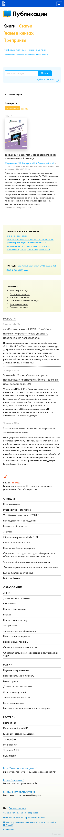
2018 (20, 269)
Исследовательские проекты (18, 675)
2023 (42, 265)
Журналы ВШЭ (11, 750)
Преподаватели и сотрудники (19, 520)
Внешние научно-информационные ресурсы (26, 708)
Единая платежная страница (18, 572)
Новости (9, 318)
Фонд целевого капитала (16, 542)
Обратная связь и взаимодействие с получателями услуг (30, 654)
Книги (9, 26)
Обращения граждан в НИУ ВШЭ (20, 537)
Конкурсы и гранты (13, 702)
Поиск (44, 73)
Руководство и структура (17, 509)
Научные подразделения (16, 670)
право (23, 249)
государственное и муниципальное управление (30, 239)
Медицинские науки (19, 297)
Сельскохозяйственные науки (24, 300)
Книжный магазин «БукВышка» (19, 733)
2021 (53, 265)
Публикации (29, 14)
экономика (44, 249)
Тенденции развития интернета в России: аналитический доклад (30, 156)
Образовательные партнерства (20, 647)
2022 (48, 265)
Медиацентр (10, 744)
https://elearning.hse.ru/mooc (19, 791)
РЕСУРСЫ (9, 717)
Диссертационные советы (17, 686)
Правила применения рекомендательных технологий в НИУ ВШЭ (29, 823)
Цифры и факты (11, 504)
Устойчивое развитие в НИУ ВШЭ (21, 515)
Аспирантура (10, 625)
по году (24, 108)
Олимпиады (9, 603)
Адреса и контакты (17, 808)
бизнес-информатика (17, 235)
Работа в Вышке (11, 578)
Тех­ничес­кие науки (19, 307)
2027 (20, 265)
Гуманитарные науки (19, 290)
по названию (10, 108)
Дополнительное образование (19, 630)
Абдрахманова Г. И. (13, 163)
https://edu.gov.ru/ (13, 780)
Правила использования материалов (19, 54)
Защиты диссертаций (14, 691)
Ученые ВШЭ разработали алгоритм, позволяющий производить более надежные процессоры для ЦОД (31, 379)
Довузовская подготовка (16, 598)
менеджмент (13, 249)
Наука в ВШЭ (42, 54)
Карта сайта (8, 829)
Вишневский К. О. (46, 163)
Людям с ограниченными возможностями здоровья (30, 567)
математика (44, 245)
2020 (9, 269)
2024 (36, 265)
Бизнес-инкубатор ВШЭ (15, 641)
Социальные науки (19, 303)
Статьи (25, 26)
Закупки (7, 531)
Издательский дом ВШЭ (16, 728)
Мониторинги (10, 681)
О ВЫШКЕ (9, 498)
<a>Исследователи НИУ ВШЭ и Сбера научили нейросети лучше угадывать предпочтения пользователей (27, 333)
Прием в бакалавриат (14, 609)
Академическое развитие (16, 697)
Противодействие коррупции (19, 547)
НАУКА (7, 664)
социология (32, 249)
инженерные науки (36, 242)
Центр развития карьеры (16, 636)
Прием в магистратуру (15, 620)
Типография (9, 739)
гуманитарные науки (16, 242)
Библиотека (9, 722)
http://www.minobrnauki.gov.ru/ (19, 768)
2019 (14, 269)
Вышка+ (7, 614)
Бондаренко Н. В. (29, 163)
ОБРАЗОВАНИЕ (12, 587)
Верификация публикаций (14, 50)
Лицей (6, 592)
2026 (25, 265)
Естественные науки (20, 293)
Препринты (14, 40)
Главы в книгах (18, 33)
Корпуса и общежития (15, 526)
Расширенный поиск (37, 50)
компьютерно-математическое (22, 245)
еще (26, 269)
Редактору (56, 834)
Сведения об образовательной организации (27, 561)
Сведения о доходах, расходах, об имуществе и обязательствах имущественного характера (29, 555)
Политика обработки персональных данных (24, 817)
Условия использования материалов (20, 812)
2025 (31, 265)
